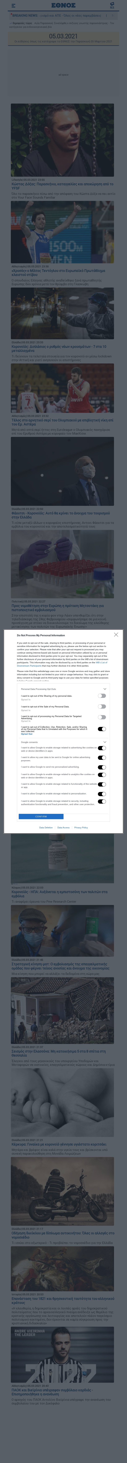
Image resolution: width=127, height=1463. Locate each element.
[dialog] (63, 731)
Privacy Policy (81, 827)
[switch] (102, 696)
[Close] (117, 636)
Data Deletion (46, 827)
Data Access (63, 827)
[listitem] (63, 689)
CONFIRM (41, 816)
